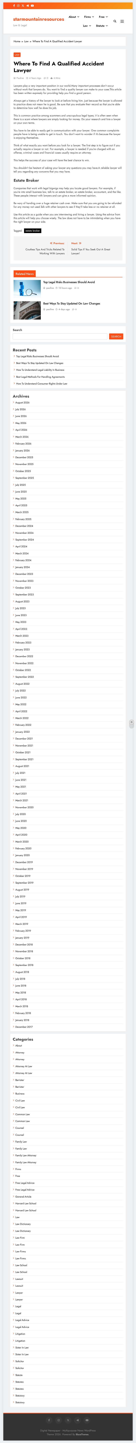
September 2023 (24, 594)
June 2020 (21, 821)
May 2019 (20, 910)
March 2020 (22, 842)
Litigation (20, 1334)
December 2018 (24, 944)
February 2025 (23, 519)
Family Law (21, 1142)
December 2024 (24, 526)
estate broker (33, 231)
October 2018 (22, 958)
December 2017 (24, 1027)
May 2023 (20, 622)
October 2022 (23, 670)
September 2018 (24, 965)
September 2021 (24, 759)
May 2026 (20, 423)
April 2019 (21, 917)
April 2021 (21, 793)
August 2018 (22, 972)
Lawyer (19, 1293)
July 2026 (20, 409)
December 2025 (24, 457)
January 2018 (22, 1020)
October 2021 (23, 752)
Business (19, 1093)
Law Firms (20, 1251)
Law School (21, 1265)
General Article (23, 1196)
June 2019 (20, 903)
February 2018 (23, 1013)
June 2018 (20, 985)
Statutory (20, 1395)
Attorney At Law (23, 1066)
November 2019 (24, 869)
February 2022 (23, 725)
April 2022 (21, 711)
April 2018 (21, 999)
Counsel (19, 1128)
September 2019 (24, 883)
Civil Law (20, 1100)
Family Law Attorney (25, 1155)
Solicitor (19, 1361)
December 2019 (24, 862)
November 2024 (24, 533)
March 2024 (22, 553)
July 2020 (20, 814)
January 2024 (22, 567)
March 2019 (21, 924)
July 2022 (20, 690)
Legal (18, 1306)
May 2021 (20, 787)
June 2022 (21, 697)
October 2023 (23, 588)
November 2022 (24, 663)
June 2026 (21, 416)
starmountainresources (38, 19)
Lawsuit (19, 1279)
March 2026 (22, 437)
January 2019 (22, 938)
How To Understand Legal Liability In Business (40, 370)
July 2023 (20, 608)
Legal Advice (22, 1320)
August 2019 (22, 890)
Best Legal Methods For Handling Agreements (40, 377)
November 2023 (24, 581)
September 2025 (24, 478)
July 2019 (20, 896)
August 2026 (22, 402)
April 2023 (21, 629)
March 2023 (21, 636)
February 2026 (23, 443)
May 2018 (20, 992)
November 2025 (24, 464)
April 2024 (21, 546)
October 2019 (23, 876)
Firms (87, 17)
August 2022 (22, 684)
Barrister (19, 1080)
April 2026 (21, 430)
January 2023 (22, 649)
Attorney (19, 1052)
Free (101, 17)
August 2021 (22, 766)
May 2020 (20, 828)
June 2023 (21, 615)
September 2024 (24, 540)
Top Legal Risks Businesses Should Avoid (69, 282)
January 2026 (22, 450)
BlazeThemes (82, 1434)
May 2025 (20, 498)
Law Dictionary (23, 1224)
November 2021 (24, 745)
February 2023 (23, 642)
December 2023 (24, 574)
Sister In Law (22, 1347)
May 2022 (20, 704)
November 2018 (24, 951)
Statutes (19, 1382)
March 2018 (21, 1006)
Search (17, 330)
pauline (20, 78)
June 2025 (21, 491)
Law (85, 26)
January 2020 (22, 855)
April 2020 (21, 835)
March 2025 (21, 512)
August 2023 (22, 601)
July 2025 (20, 485)
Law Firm (20, 1238)
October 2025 (23, 471)
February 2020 (23, 848)
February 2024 (23, 560)
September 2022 (24, 677)
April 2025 (21, 505)
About (72, 17)
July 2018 (20, 979)
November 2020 (24, 807)
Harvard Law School (25, 1203)
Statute (100, 26)
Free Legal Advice (24, 1183)
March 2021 (21, 800)
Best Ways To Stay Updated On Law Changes (71, 303)
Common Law (22, 1114)
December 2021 (24, 738)
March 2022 (22, 718)
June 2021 (20, 780)
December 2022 (24, 656)
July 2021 (20, 773)
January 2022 (22, 732)
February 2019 (23, 931)
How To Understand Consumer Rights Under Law (41, 383)
